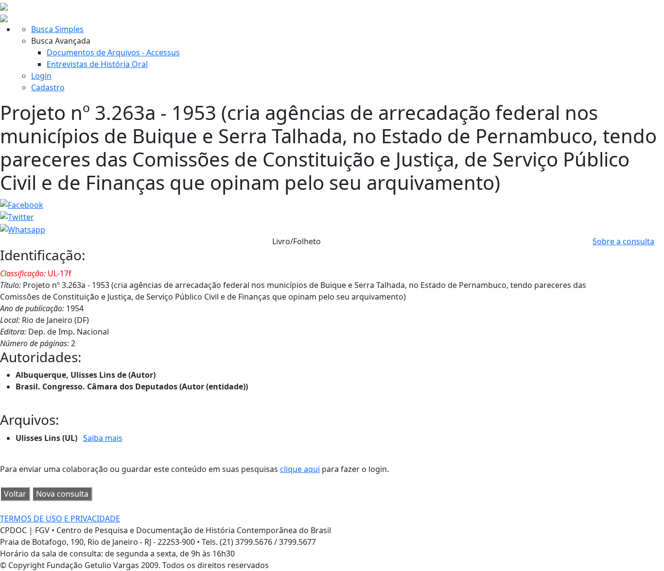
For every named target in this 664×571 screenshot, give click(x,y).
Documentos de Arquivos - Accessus (113, 52)
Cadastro (48, 87)
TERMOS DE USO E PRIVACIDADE (60, 518)
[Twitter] (17, 216)
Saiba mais (102, 438)
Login (41, 75)
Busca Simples (57, 29)
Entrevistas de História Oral (97, 64)
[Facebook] (21, 204)
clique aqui (300, 469)
